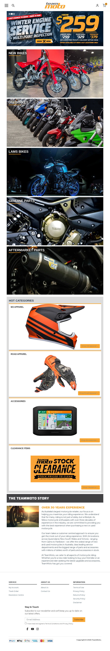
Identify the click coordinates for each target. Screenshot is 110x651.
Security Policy (79, 599)
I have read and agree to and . (50, 624)
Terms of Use (78, 587)
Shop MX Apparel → (90, 346)
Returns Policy (79, 595)
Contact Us (45, 591)
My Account (14, 587)
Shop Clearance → (90, 487)
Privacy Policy (79, 591)
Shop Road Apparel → (89, 393)
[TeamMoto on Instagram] (38, 629)
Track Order (14, 591)
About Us (44, 587)
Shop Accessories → (90, 440)
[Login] (97, 5)
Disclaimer (77, 602)
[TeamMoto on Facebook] (27, 629)
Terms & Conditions (52, 624)
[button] (6, 5)
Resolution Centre (16, 595)
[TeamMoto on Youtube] (32, 629)
